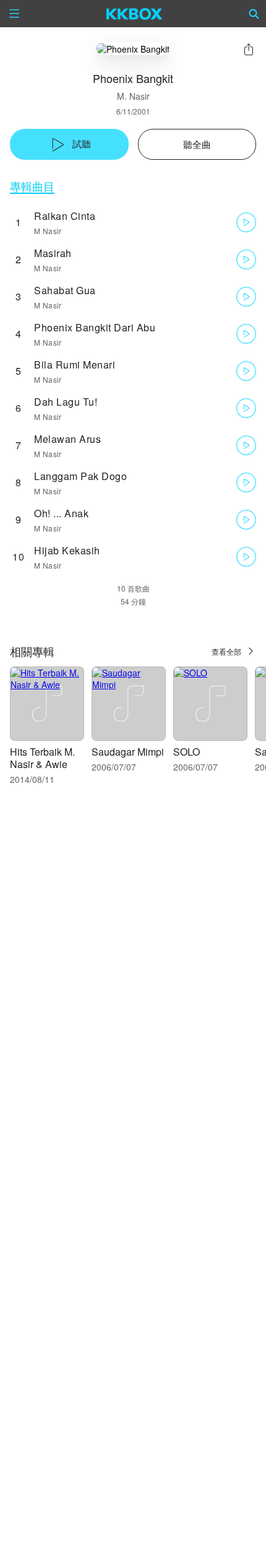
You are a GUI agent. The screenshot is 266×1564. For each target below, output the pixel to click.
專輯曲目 (32, 186)
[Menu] (14, 13)
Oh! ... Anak (61, 513)
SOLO (186, 752)
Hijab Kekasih (67, 550)
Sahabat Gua (65, 290)
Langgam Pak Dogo (80, 476)
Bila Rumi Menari (74, 364)
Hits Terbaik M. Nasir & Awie (42, 758)
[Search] (254, 13)
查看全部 (226, 651)
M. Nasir (133, 96)
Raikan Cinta (64, 216)
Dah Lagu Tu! (65, 402)
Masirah (53, 253)
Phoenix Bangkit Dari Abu (94, 327)
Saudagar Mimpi (128, 752)
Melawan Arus (67, 439)
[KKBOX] (134, 13)
